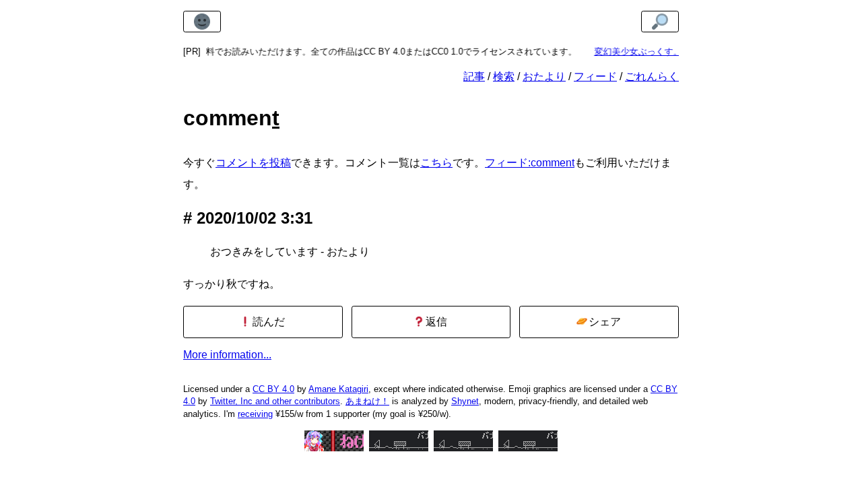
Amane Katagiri (338, 389)
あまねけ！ (367, 401)
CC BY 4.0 (273, 389)
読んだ (267, 321)
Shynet (465, 401)
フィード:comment (529, 162)
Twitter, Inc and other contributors (275, 401)
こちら (436, 162)
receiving (255, 414)
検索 (504, 76)
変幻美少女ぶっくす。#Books (647, 51)
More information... (227, 354)
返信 (435, 321)
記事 (474, 76)
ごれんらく (652, 76)
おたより (544, 76)
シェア (603, 321)
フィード (595, 76)
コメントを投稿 (253, 162)
